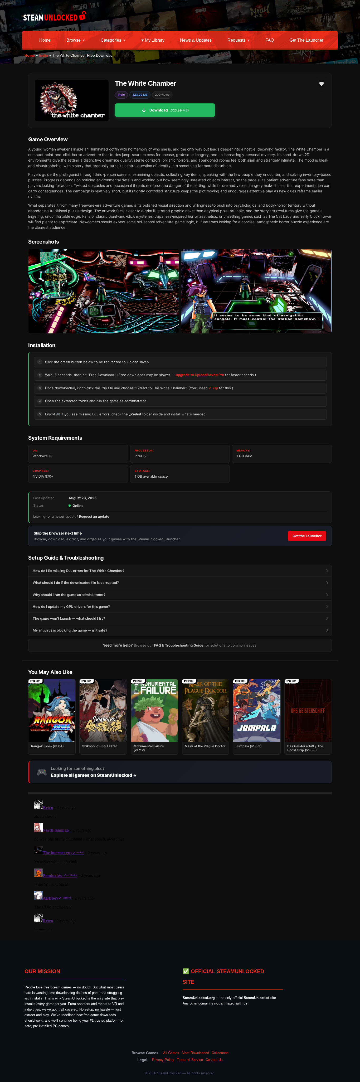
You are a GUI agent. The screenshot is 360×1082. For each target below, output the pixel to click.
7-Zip (213, 388)
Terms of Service (190, 1059)
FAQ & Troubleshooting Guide (178, 645)
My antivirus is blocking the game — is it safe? (70, 630)
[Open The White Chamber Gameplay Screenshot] (256, 291)
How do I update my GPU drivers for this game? (71, 606)
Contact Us (214, 1059)
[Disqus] (180, 864)
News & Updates (196, 40)
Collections (220, 1052)
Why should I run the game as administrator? (69, 595)
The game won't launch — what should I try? (69, 618)
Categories (111, 40)
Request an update (94, 516)
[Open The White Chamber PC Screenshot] (103, 291)
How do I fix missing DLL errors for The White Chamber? (78, 571)
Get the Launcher (306, 40)
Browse (73, 40)
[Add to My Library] (321, 84)
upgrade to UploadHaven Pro (200, 375)
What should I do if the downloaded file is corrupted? (76, 582)
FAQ (269, 40)
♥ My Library (152, 40)
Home (45, 40)
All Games (171, 1052)
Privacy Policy (163, 1059)
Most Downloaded (195, 1052)
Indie (43, 55)
